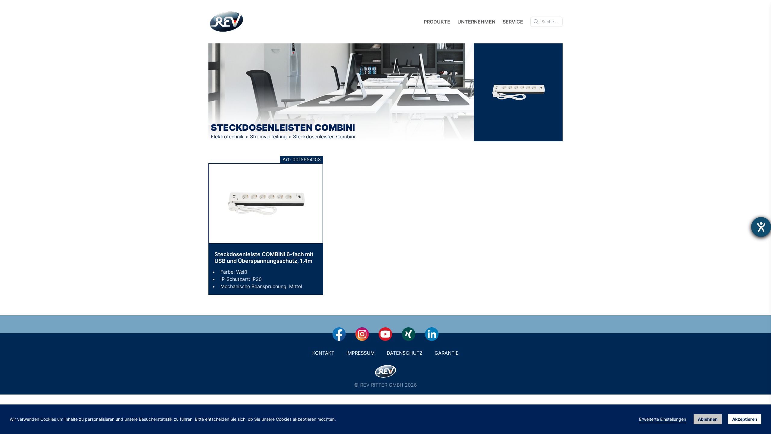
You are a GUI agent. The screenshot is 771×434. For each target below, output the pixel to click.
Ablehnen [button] (708, 419)
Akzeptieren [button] (744, 419)
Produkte (437, 22)
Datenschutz (405, 353)
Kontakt (323, 353)
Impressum (360, 353)
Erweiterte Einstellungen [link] (662, 419)
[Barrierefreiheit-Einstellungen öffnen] (761, 227)
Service (513, 22)
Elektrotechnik (228, 137)
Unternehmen (476, 22)
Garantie (447, 353)
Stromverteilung (269, 137)
